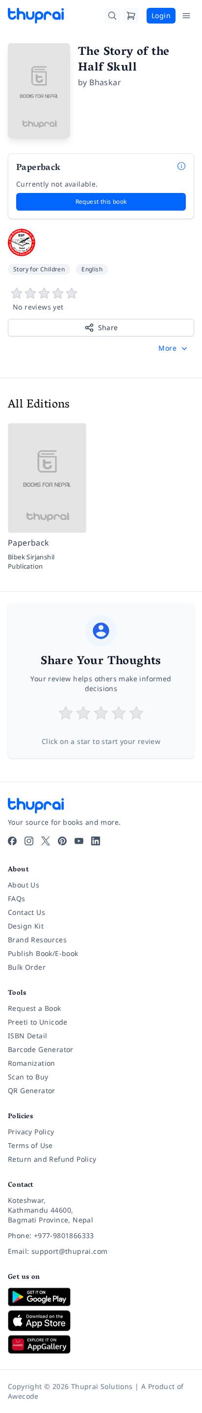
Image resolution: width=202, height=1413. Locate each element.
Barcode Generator (41, 1049)
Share (108, 327)
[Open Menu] (186, 16)
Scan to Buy (28, 1076)
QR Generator (31, 1090)
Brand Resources (37, 939)
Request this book (101, 201)
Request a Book (34, 1008)
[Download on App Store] (101, 1320)
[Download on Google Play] (101, 1297)
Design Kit (26, 926)
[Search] (112, 16)
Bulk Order (27, 967)
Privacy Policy (31, 1131)
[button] (173, 348)
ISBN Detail (27, 1035)
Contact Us (26, 912)
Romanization (31, 1063)
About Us (23, 884)
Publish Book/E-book (43, 953)
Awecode (23, 1396)
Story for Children (39, 269)
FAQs (16, 898)
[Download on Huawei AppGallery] (101, 1344)
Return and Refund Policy (52, 1159)
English (91, 269)
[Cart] (131, 16)
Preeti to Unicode (38, 1022)
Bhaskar (105, 82)
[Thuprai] (36, 16)
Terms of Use (30, 1145)
